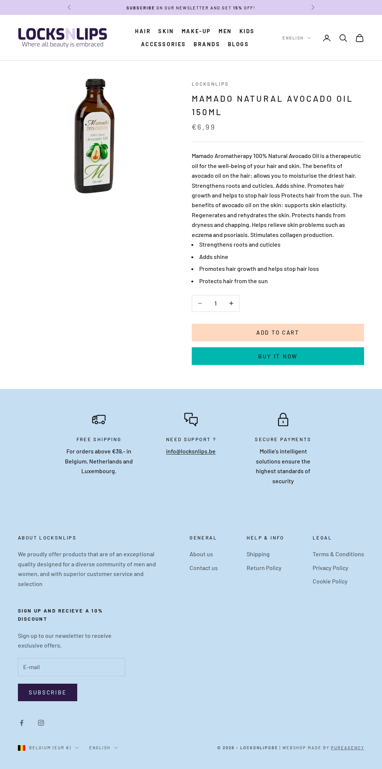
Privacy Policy (330, 567)
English (293, 37)
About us (201, 553)
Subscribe (47, 692)
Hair (143, 31)
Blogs (238, 44)
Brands (207, 44)
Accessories (164, 44)
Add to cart (278, 332)
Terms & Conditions (338, 553)
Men (225, 31)
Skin (166, 31)
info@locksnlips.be (191, 451)
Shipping (258, 553)
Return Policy (264, 567)
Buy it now (278, 356)
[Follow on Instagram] (41, 723)
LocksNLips (210, 84)
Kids (247, 31)
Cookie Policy (330, 581)
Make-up (196, 31)
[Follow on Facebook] (21, 723)
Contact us (204, 567)
